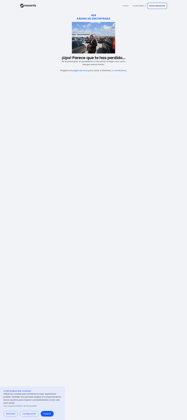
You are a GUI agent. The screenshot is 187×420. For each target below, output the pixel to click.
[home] (28, 6)
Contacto (125, 6)
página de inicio (80, 70)
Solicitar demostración (157, 6)
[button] (138, 5)
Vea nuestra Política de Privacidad (20, 406)
